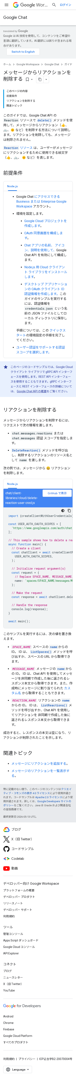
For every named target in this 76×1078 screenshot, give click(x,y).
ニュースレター (13, 977)
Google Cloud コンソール (19, 947)
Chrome (8, 1023)
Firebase (8, 1029)
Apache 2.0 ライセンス (48, 797)
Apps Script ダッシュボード (21, 940)
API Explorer (11, 953)
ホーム (7, 64)
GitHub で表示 (57, 493)
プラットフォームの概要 (18, 890)
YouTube (9, 990)
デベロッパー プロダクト (19, 896)
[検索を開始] (54, 4)
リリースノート (13, 903)
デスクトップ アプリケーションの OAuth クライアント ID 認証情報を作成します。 (45, 289)
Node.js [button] (12, 186)
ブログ (7, 971)
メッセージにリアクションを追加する (38, 764)
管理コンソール (13, 934)
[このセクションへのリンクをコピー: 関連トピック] (36, 753)
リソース (18, 148)
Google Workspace (27, 64)
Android (8, 1016)
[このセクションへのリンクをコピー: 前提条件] (27, 173)
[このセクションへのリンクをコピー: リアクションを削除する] (61, 410)
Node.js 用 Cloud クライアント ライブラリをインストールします (45, 272)
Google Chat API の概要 (32, 391)
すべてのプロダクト (15, 1042)
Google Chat (15, 17)
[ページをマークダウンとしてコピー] (40, 79)
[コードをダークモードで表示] (63, 510)
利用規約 (9, 916)
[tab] (12, 186)
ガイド (68, 64)
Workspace (42, 5)
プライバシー (26, 1059)
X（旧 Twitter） (13, 984)
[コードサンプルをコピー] (69, 510)
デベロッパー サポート (17, 909)
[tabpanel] (38, 274)
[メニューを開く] (6, 5)
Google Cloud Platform (17, 1035)
